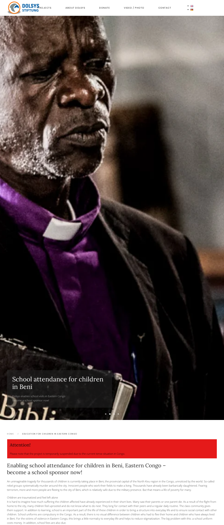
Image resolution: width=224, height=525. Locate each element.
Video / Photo (134, 7)
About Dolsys (75, 7)
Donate (104, 7)
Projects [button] (44, 7)
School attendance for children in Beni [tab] (105, 414)
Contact (164, 7)
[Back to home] (29, 8)
